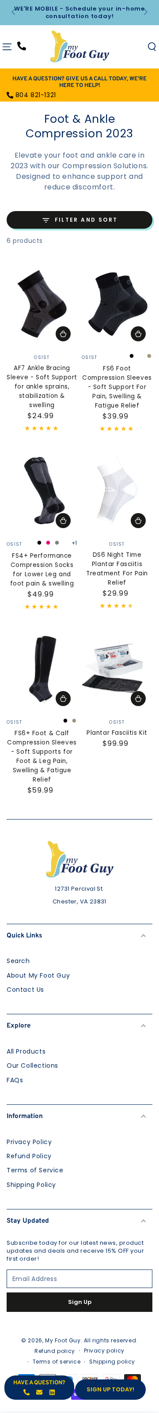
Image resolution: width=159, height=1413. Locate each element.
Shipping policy (112, 1361)
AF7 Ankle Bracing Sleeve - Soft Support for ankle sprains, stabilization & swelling (42, 386)
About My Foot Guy (38, 975)
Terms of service (57, 1361)
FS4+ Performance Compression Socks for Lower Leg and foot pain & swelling (42, 570)
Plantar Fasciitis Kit (117, 733)
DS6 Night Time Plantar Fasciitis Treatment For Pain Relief (117, 569)
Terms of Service (35, 1170)
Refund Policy (29, 1156)
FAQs (15, 1080)
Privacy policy (104, 1350)
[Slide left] (14, 13)
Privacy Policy (29, 1141)
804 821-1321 (35, 95)
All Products (26, 1051)
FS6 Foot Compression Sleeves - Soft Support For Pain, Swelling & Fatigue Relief (116, 387)
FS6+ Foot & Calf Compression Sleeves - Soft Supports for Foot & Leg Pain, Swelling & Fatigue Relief (41, 756)
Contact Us (25, 989)
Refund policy (54, 1351)
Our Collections (32, 1065)
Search (18, 960)
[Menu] (7, 46)
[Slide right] (144, 13)
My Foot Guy (63, 1340)
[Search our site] (152, 46)
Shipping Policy (31, 1184)
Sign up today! (110, 1389)
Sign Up (79, 1302)
